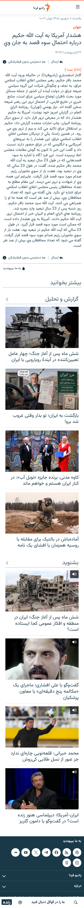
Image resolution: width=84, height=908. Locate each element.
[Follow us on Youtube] (25, 852)
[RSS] (66, 852)
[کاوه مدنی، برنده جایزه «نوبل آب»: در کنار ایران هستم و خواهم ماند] (42, 451)
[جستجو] (75, 902)
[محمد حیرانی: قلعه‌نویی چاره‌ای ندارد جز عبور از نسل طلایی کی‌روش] (42, 727)
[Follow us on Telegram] (46, 852)
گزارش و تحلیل (62, 299)
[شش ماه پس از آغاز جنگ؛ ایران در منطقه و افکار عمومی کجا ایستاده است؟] (42, 591)
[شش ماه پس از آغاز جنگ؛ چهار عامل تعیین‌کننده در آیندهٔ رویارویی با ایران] (42, 327)
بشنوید (70, 563)
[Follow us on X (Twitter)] (36, 852)
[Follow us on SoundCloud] (15, 852)
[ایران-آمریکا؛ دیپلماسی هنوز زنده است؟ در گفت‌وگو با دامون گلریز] (42, 788)
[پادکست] (20, 902)
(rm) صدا (74, 70)
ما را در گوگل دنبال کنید (48, 902)
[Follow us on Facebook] (56, 852)
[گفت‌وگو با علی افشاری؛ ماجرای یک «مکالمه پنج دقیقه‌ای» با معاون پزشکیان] (42, 659)
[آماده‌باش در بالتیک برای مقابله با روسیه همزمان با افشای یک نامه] (42, 513)
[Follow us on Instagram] (77, 862)
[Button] (57, 62)
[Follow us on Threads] (66, 862)
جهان (77, 27)
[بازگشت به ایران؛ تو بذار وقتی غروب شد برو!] (42, 389)
